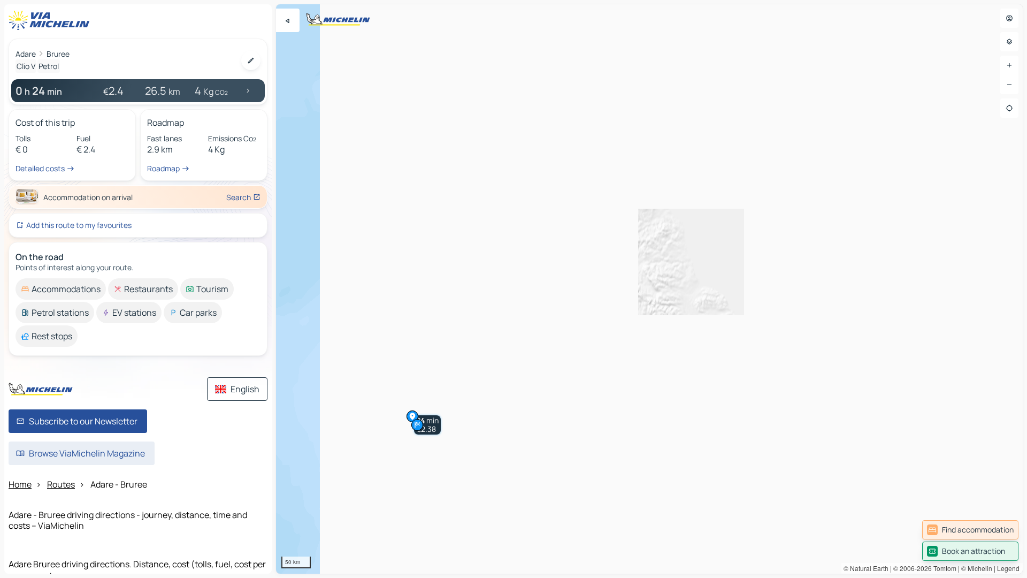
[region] (649, 289)
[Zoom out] (1009, 84)
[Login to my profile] (1009, 18)
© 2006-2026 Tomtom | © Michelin (942, 568)
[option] (61, 289)
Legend (1008, 568)
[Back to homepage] (51, 20)
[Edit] (250, 60)
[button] (427, 425)
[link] (970, 529)
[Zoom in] (1009, 65)
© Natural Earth (866, 568)
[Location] (1009, 108)
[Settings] (1009, 41)
